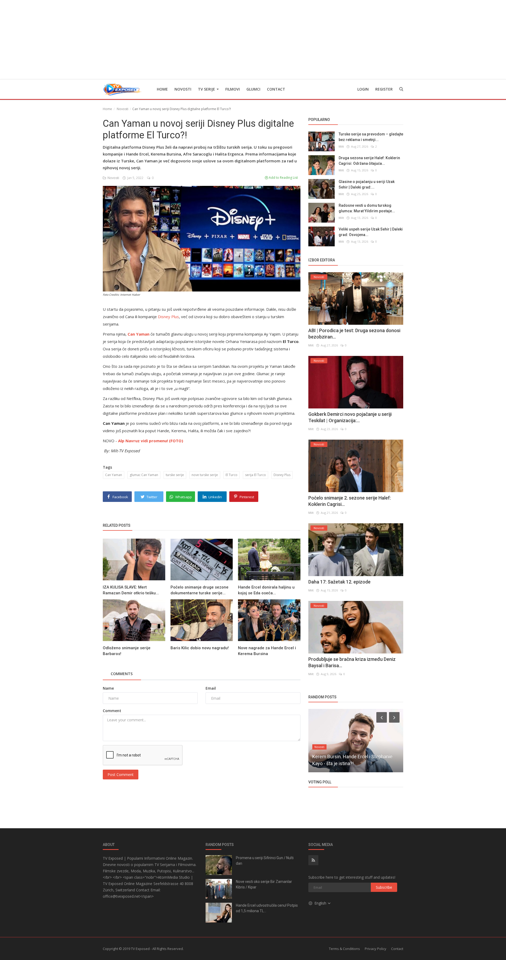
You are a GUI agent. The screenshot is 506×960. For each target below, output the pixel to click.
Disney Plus (168, 316)
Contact (276, 89)
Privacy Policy (375, 948)
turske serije (175, 475)
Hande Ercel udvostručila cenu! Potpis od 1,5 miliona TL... (267, 908)
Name (108, 688)
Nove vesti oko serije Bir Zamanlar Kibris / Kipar (264, 884)
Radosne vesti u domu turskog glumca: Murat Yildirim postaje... (367, 208)
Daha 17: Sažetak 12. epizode (339, 582)
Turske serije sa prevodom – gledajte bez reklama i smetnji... (371, 137)
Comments (122, 673)
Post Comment (121, 774)
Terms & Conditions (344, 948)
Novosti (182, 89)
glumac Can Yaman (144, 475)
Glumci (253, 89)
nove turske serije (205, 475)
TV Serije (207, 89)
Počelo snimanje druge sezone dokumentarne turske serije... (199, 590)
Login (363, 89)
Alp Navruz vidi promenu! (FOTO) (150, 440)
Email (211, 688)
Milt (341, 146)
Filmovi (232, 89)
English (320, 903)
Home (162, 89)
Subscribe (384, 887)
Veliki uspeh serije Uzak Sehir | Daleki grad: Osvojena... (371, 232)
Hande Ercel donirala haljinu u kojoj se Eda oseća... (266, 590)
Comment (112, 710)
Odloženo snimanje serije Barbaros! (126, 651)
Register (384, 89)
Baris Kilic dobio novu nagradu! (200, 648)
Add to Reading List (283, 177)
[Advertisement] (253, 40)
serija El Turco (255, 475)
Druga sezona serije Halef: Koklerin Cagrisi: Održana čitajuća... (369, 161)
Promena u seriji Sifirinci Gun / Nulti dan (265, 860)
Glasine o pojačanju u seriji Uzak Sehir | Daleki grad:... (367, 184)
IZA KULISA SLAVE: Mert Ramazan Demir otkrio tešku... (131, 590)
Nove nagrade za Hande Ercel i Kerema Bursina (267, 651)
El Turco (231, 475)
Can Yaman (113, 475)
